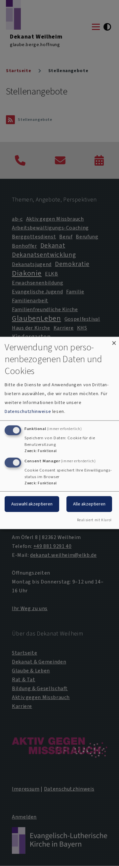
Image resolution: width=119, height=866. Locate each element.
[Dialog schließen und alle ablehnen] (114, 341)
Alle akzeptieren (89, 504)
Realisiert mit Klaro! (94, 520)
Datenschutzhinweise (28, 411)
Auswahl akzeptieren (32, 504)
